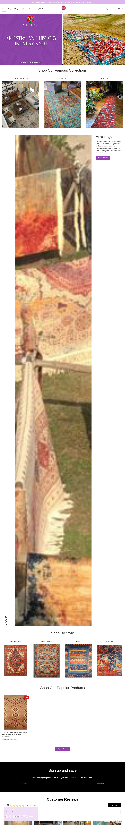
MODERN (109, 641)
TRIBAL (78, 641)
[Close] (36, 809)
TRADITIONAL (15, 641)
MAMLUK (62, 79)
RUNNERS (104, 79)
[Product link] (15, 712)
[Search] (107, 8)
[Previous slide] (19, 2)
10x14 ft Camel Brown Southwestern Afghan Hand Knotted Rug (15, 733)
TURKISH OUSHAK (21, 79)
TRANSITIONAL (47, 641)
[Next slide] (106, 2)
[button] (112, 8)
